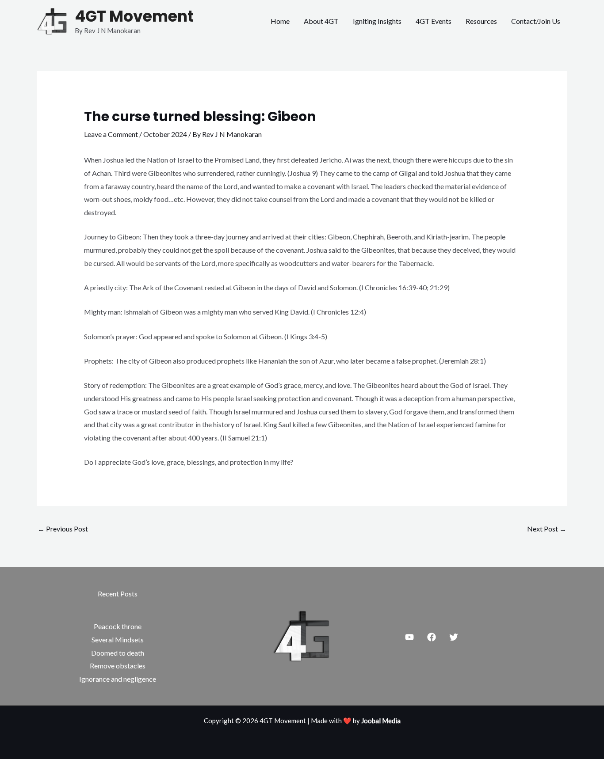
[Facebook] (431, 637)
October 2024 (165, 134)
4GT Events (433, 21)
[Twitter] (453, 637)
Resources (481, 21)
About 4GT (321, 21)
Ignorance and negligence (117, 679)
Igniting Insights (377, 21)
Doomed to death (117, 653)
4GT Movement (134, 16)
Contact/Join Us (535, 21)
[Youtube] (409, 637)
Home (280, 21)
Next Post (546, 528)
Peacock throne (117, 626)
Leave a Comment (111, 134)
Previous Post (63, 528)
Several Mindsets (118, 639)
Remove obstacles (117, 665)
